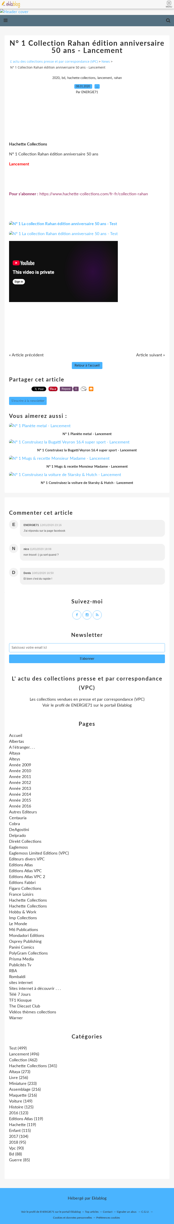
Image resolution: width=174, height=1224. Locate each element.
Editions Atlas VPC (25, 871)
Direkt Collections (25, 842)
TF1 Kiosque (20, 1000)
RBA (13, 971)
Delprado (17, 836)
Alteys (14, 759)
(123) (18, 1113)
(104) (18, 1137)
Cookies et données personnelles (72, 1217)
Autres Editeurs (23, 812)
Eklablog (99, 1198)
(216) (25, 1090)
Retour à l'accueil (87, 365)
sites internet (21, 983)
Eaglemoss (18, 847)
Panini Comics (21, 947)
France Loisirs (21, 895)
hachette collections (81, 78)
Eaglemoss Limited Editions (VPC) (39, 853)
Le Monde (18, 924)
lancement (104, 78)
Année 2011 (20, 777)
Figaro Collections (25, 889)
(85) (19, 1160)
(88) (15, 1154)
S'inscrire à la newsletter (27, 400)
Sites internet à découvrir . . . (35, 989)
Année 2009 (20, 765)
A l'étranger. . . (22, 747)
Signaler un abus (127, 1211)
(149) (20, 1101)
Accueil (15, 736)
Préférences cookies (108, 1217)
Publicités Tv (20, 965)
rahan (118, 78)
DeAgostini (19, 830)
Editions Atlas (21, 865)
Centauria (18, 818)
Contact (107, 1211)
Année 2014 (20, 795)
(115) (20, 1131)
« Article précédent (26, 355)
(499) (18, 1048)
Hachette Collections (28, 900)
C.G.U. (145, 1211)
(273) (19, 1072)
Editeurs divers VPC (27, 859)
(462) (23, 1060)
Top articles (92, 1211)
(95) (17, 1143)
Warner (16, 1018)
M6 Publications (23, 930)
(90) (16, 1148)
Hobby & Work (22, 912)
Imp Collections (23, 918)
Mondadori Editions (26, 936)
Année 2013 (20, 789)
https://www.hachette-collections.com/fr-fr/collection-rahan (93, 194)
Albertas (16, 742)
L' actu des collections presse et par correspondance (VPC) (54, 61)
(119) (26, 1119)
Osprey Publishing (25, 942)
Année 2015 (20, 800)
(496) (24, 1054)
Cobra (14, 824)
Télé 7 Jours (20, 995)
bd (63, 78)
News (106, 61)
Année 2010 (20, 771)
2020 (56, 78)
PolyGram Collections (28, 953)
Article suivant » (150, 355)
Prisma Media (21, 959)
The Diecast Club (24, 1006)
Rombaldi (17, 977)
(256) (18, 1078)
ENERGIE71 (81, 705)
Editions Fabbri (22, 883)
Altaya (14, 753)
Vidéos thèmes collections (32, 1012)
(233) (23, 1084)
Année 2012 (20, 783)
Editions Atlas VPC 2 (27, 877)
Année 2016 (20, 806)
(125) (21, 1107)
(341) (33, 1066)
